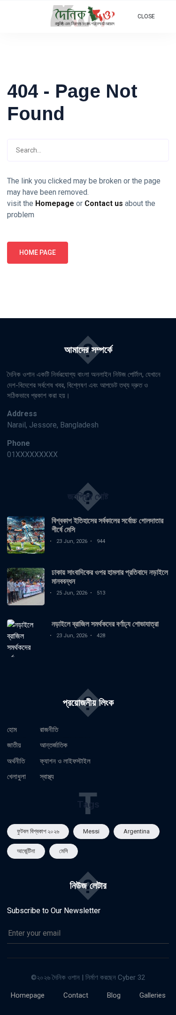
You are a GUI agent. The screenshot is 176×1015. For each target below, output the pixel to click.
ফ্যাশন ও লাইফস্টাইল (65, 761)
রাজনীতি (49, 729)
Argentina (136, 831)
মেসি (63, 851)
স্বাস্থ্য (47, 776)
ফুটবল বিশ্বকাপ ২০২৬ (38, 831)
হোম (12, 729)
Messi (91, 831)
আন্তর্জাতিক (54, 745)
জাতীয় (14, 745)
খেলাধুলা (16, 776)
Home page (37, 252)
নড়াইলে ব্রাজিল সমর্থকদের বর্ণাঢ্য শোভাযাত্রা (105, 624)
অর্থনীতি (16, 761)
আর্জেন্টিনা (26, 851)
